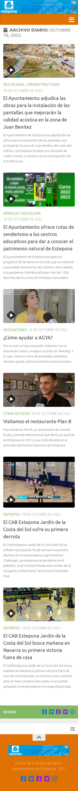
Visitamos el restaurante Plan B (37, 421)
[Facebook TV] (44, 711)
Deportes (11, 514)
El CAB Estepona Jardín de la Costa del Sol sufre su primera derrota (35, 529)
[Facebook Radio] (58, 711)
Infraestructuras (44, 84)
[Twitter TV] (51, 711)
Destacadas (13, 84)
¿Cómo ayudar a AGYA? (28, 337)
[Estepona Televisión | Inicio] (39, 7)
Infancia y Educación (22, 213)
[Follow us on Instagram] (72, 711)
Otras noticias (16, 414)
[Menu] (72, 728)
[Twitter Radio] (65, 711)
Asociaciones (15, 330)
